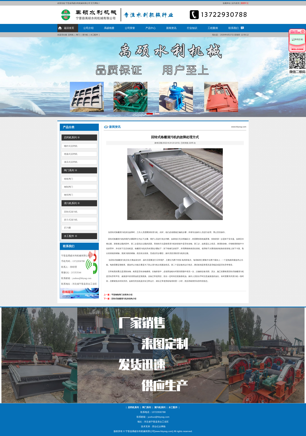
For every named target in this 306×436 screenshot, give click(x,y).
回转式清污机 (70, 211)
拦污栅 (67, 227)
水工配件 (94, 35)
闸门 (78, 35)
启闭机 (71, 35)
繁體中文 (245, 3)
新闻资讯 (171, 28)
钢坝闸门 (68, 195)
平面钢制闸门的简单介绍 (121, 295)
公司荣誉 (130, 28)
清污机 (85, 35)
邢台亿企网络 (159, 426)
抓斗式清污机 (70, 219)
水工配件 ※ (70, 236)
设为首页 (236, 3)
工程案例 (213, 28)
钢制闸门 (68, 187)
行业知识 (192, 28)
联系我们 (233, 28)
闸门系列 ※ (70, 170)
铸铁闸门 (68, 179)
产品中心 (151, 28)
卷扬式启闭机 (70, 154)
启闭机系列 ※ (72, 137)
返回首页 (69, 28)
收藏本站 (226, 3)
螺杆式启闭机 (70, 146)
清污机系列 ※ (72, 203)
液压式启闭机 (70, 162)
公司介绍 (88, 28)
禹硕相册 (109, 28)
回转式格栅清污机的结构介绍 (123, 299)
